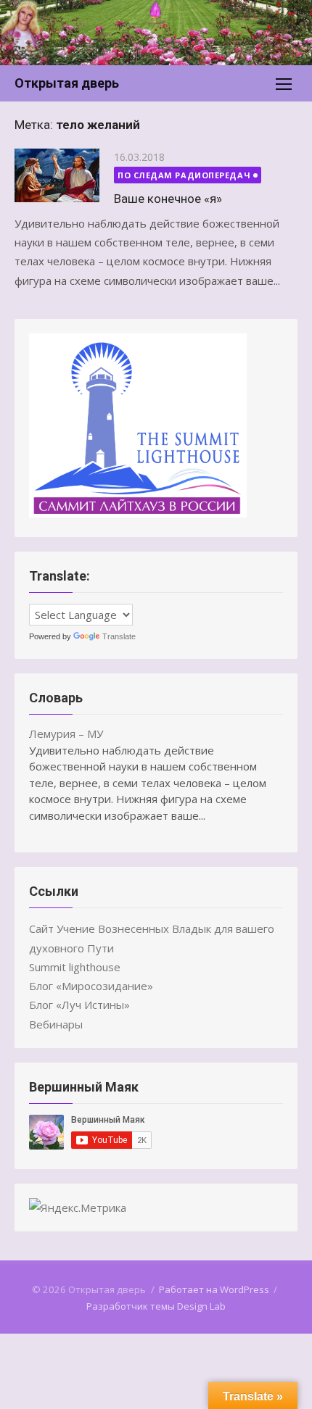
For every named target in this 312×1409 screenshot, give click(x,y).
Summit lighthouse (74, 967)
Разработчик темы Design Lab (156, 1306)
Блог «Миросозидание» (91, 985)
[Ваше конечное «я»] (57, 175)
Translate (119, 636)
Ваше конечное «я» (168, 198)
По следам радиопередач (184, 175)
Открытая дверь (67, 83)
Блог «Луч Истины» (79, 1004)
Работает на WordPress (214, 1289)
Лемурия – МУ (66, 733)
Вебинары (56, 1024)
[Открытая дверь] (156, 32)
